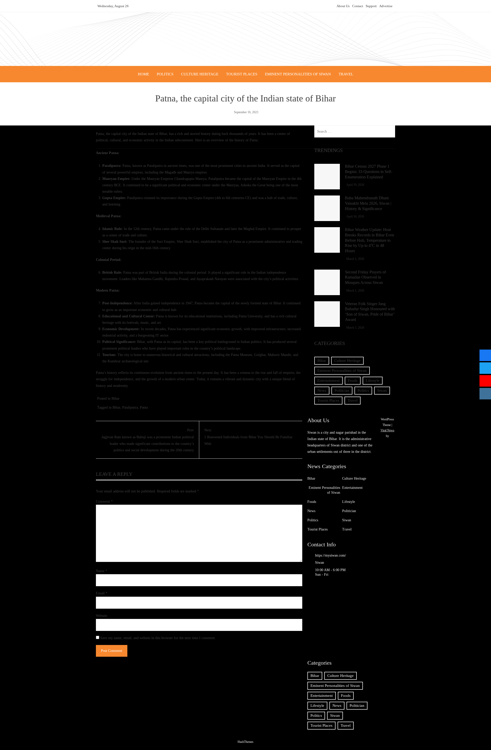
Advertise (386, 6)
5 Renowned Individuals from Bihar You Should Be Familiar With (248, 436)
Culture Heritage (199, 74)
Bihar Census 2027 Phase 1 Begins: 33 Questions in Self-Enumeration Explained (368, 171)
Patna (144, 407)
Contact (357, 6)
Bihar (115, 398)
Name (101, 571)
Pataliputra (130, 407)
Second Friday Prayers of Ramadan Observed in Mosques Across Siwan (365, 277)
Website (101, 616)
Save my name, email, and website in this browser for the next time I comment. (158, 638)
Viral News (387, 430)
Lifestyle (373, 380)
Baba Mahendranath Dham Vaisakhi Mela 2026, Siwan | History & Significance (368, 203)
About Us (343, 6)
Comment (104, 501)
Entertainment (328, 380)
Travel (346, 74)
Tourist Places (241, 74)
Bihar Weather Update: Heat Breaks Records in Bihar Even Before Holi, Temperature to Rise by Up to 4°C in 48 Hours (369, 240)
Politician (341, 390)
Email (101, 593)
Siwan (382, 390)
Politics (165, 74)
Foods (353, 380)
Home (143, 74)
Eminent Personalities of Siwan (298, 74)
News (321, 390)
